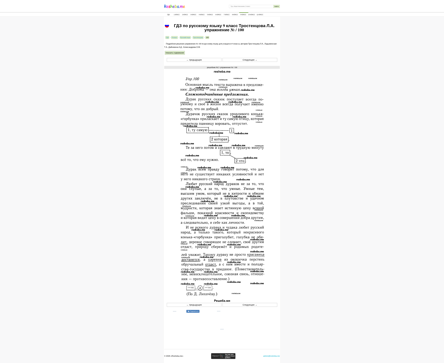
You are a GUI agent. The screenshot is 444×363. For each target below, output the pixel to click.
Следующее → (250, 60)
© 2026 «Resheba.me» (173, 356)
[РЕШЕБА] (174, 6)
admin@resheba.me (271, 356)
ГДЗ (168, 14)
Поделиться (194, 311)
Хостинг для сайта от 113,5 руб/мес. (230, 356)
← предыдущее (194, 60)
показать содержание (175, 53)
